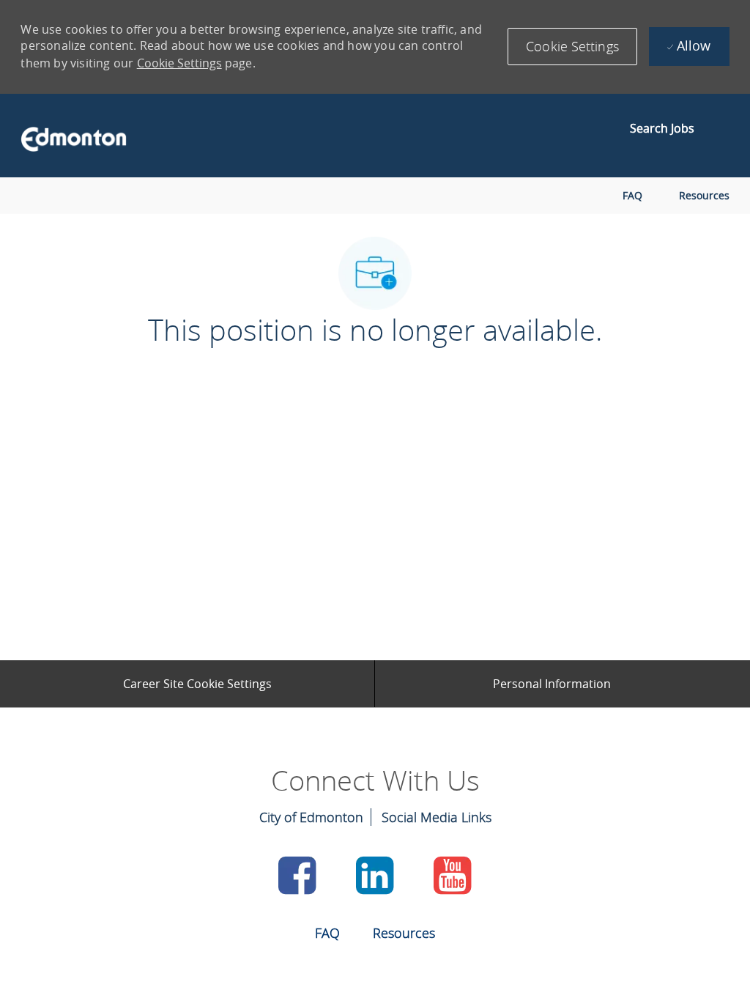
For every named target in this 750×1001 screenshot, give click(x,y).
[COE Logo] (67, 135)
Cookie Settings (179, 63)
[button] (572, 46)
